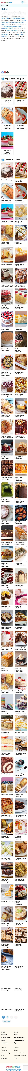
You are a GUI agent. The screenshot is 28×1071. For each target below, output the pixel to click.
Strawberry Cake (6, 28)
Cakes (7, 5)
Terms (15, 1058)
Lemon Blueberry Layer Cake (12, 26)
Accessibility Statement (20, 1055)
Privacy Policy (4, 1058)
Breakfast (4, 1034)
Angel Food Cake (12, 30)
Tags (15, 1043)
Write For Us (4, 1050)
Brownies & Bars (5, 1037)
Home (2, 5)
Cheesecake (4, 1043)
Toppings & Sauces (19, 1040)
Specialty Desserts (19, 1037)
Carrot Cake (5, 18)
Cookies (16, 1032)
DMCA (2, 1055)
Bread (3, 1032)
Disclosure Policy (5, 1053)
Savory (16, 1034)
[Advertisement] (14, 56)
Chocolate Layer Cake (18, 18)
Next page (6, 1021)
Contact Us (16, 1047)
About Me (3, 1047)
